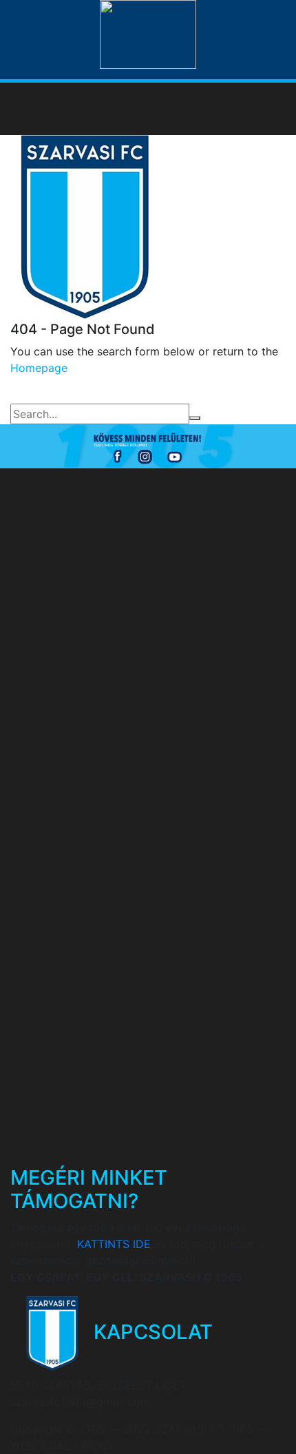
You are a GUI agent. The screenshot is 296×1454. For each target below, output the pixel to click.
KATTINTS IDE (114, 1244)
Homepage (38, 368)
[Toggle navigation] (265, 108)
